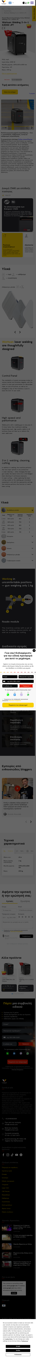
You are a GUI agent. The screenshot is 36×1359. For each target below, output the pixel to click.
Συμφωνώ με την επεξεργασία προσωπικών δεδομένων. (15, 700)
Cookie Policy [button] (9, 1339)
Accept (18, 1346)
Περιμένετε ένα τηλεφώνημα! (18, 705)
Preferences (18, 1354)
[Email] (15, 695)
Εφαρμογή (26, 686)
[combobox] (4, 681)
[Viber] (21, 695)
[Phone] (8, 695)
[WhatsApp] (28, 695)
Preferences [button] (24, 1341)
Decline (18, 1350)
